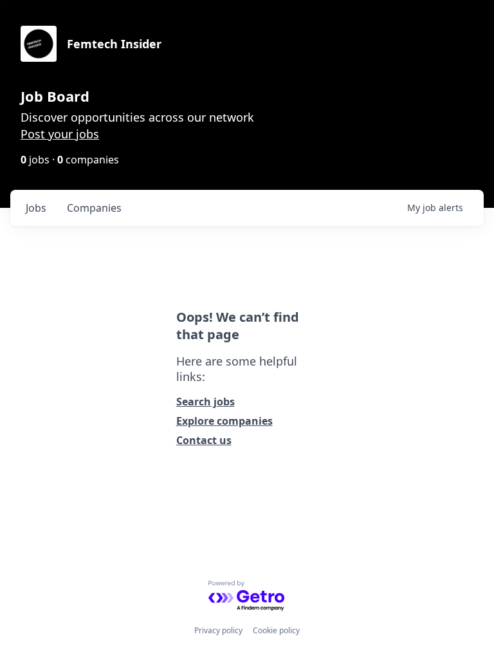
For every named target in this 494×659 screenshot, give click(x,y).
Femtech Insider (114, 43)
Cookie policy (276, 630)
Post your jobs (60, 134)
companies (94, 208)
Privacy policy (218, 630)
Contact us (204, 440)
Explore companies (224, 421)
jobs (36, 208)
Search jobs (205, 401)
